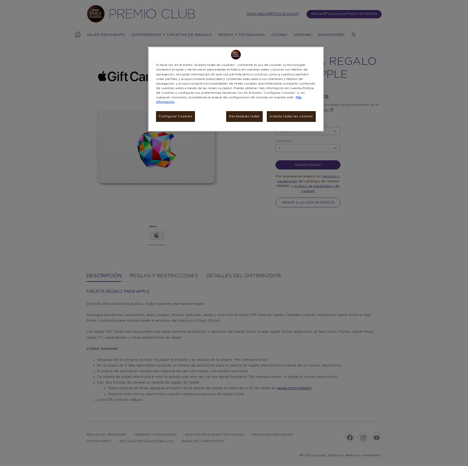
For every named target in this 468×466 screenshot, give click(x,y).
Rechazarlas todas (244, 116)
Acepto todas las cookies (291, 116)
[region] (236, 88)
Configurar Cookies (175, 116)
